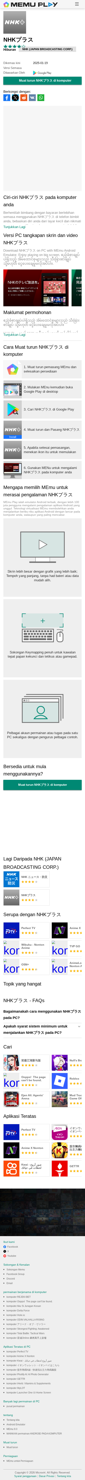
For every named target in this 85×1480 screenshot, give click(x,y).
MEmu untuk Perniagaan (20, 1461)
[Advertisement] (42, 148)
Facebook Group (16, 1274)
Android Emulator (16, 1424)
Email (10, 1283)
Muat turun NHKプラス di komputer (45, 80)
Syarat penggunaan (25, 1476)
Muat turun (12, 1447)
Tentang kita (13, 1420)
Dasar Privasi (46, 1476)
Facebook (12, 1246)
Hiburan (9, 50)
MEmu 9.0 (12, 1429)
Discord (11, 1278)
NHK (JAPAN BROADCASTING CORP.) (47, 49)
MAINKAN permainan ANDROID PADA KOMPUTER (34, 1433)
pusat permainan (16, 1406)
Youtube (11, 1256)
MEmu (30, 4)
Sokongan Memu (16, 1269)
